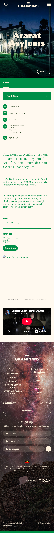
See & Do (39, 381)
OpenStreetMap (24, 300)
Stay (39, 384)
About (6, 83)
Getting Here (13, 373)
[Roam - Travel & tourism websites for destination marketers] (45, 480)
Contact (13, 377)
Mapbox (13, 300)
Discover (39, 377)
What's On (39, 388)
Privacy (13, 381)
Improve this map (39, 300)
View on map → (15, 132)
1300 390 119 (14, 120)
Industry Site (27, 410)
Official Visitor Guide (13, 386)
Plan (39, 392)
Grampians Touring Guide (13, 392)
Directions (10, 248)
